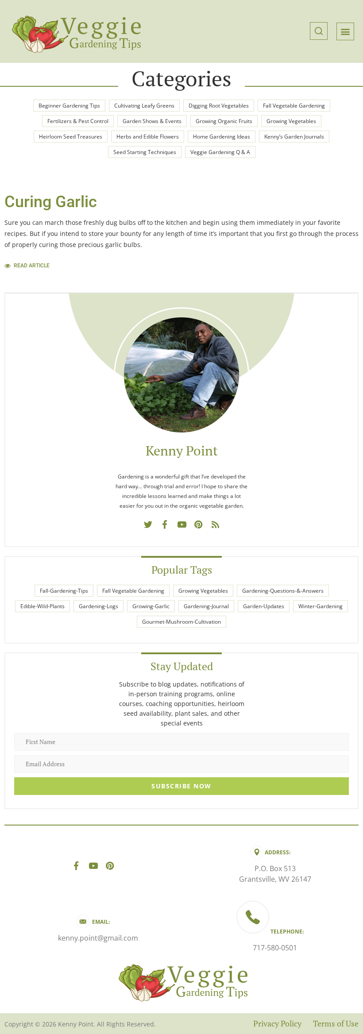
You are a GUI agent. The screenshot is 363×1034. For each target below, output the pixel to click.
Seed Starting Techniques (144, 152)
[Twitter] (147, 524)
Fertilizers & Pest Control (77, 121)
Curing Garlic (50, 202)
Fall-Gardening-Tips (64, 590)
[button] (318, 31)
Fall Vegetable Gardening (294, 105)
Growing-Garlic (151, 606)
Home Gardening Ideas (221, 136)
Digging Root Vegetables (219, 105)
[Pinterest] (198, 524)
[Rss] (215, 524)
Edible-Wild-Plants (42, 606)
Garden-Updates (263, 606)
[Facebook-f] (164, 524)
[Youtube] (181, 524)
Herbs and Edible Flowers (147, 136)
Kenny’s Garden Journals (294, 136)
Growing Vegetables (291, 121)
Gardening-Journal (206, 606)
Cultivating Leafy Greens (144, 105)
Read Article (32, 265)
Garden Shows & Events (152, 121)
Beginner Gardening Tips (69, 105)
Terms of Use (336, 1023)
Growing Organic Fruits (224, 121)
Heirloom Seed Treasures (70, 136)
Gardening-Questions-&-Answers (283, 590)
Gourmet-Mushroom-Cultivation (181, 621)
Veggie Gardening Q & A (220, 152)
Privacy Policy (277, 1023)
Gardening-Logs (98, 606)
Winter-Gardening (320, 606)
